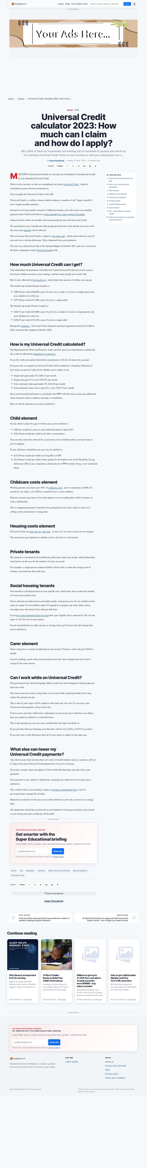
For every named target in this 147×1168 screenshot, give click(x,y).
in (78, 166)
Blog (67, 4)
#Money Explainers (80, 871)
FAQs (107, 1070)
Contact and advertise (115, 1065)
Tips (21, 871)
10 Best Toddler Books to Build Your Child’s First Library (53, 978)
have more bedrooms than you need (32, 615)
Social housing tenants (117, 204)
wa (84, 166)
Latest (61, 4)
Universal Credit (71, 184)
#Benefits (41, 871)
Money (21, 98)
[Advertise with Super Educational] (73, 33)
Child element (114, 190)
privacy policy (58, 857)
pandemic (25, 325)
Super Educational (56, 161)
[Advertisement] (73, 76)
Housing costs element (117, 197)
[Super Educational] (19, 3)
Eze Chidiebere (16, 1000)
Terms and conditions (115, 1078)
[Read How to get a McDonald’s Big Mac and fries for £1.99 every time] (124, 954)
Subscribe (57, 851)
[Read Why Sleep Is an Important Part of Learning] (22, 954)
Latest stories (71, 1061)
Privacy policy (111, 1074)
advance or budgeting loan (64, 789)
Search (127, 4)
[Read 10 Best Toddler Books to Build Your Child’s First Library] (56, 954)
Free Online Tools (79, 4)
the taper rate (59, 235)
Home (11, 98)
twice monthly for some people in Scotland (64, 214)
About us (109, 1061)
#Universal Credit (17, 875)
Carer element (114, 208)
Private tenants (114, 201)
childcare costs (55, 487)
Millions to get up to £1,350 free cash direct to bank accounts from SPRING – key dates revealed (89, 981)
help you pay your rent (40, 531)
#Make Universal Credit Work (59, 871)
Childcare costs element (118, 194)
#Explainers (30, 871)
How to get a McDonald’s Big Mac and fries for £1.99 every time (123, 978)
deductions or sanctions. (44, 353)
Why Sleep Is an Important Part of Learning (22, 976)
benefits (27, 230)
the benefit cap (39, 279)
